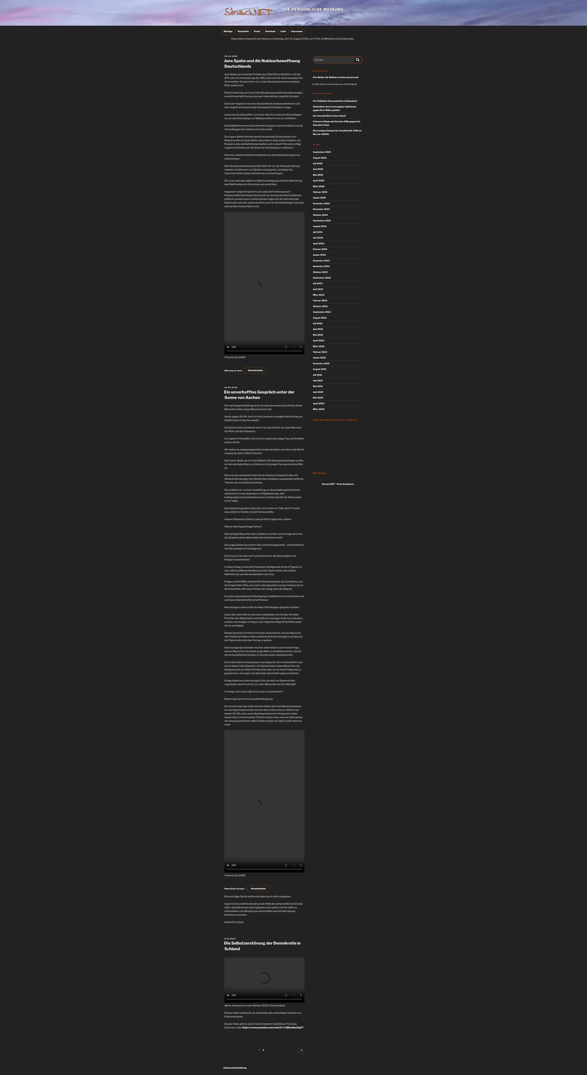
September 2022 (322, 312)
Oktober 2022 (320, 306)
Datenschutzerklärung (235, 1067)
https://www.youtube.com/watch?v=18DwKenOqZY (273, 1027)
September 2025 (322, 152)
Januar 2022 (319, 357)
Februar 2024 (320, 249)
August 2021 (319, 369)
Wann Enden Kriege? (234, 889)
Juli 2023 (317, 283)
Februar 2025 (320, 192)
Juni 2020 (318, 392)
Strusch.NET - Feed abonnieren (338, 484)
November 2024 (321, 209)
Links (283, 31)
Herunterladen (255, 370)
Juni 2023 (318, 289)
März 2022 (318, 346)
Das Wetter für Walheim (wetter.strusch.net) (336, 77)
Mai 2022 (318, 335)
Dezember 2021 (321, 363)
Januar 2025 (319, 197)
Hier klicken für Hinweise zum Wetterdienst (336, 84)
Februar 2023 (320, 300)
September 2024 (322, 220)
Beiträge (228, 31)
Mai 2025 (318, 175)
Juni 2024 (318, 237)
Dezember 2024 (321, 203)
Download (270, 31)
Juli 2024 (318, 232)
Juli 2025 (318, 163)
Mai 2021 (318, 386)
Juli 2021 (317, 375)
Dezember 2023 (321, 260)
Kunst (257, 31)
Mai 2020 (318, 397)
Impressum (297, 31)
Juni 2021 (318, 380)
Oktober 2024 (320, 215)
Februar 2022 (320, 352)
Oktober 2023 (320, 272)
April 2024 (318, 243)
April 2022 (318, 340)
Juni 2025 (318, 169)
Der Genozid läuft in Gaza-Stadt (329, 115)
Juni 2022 (318, 329)
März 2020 (319, 409)
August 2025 (320, 157)
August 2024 (320, 226)
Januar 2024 (319, 254)
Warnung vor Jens (233, 370)
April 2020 (318, 403)
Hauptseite (243, 31)
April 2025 (318, 180)
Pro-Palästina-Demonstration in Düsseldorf (335, 101)
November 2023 (321, 266)
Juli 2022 (317, 323)
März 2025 (319, 186)
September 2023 (322, 277)
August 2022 (320, 317)
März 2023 (318, 295)
